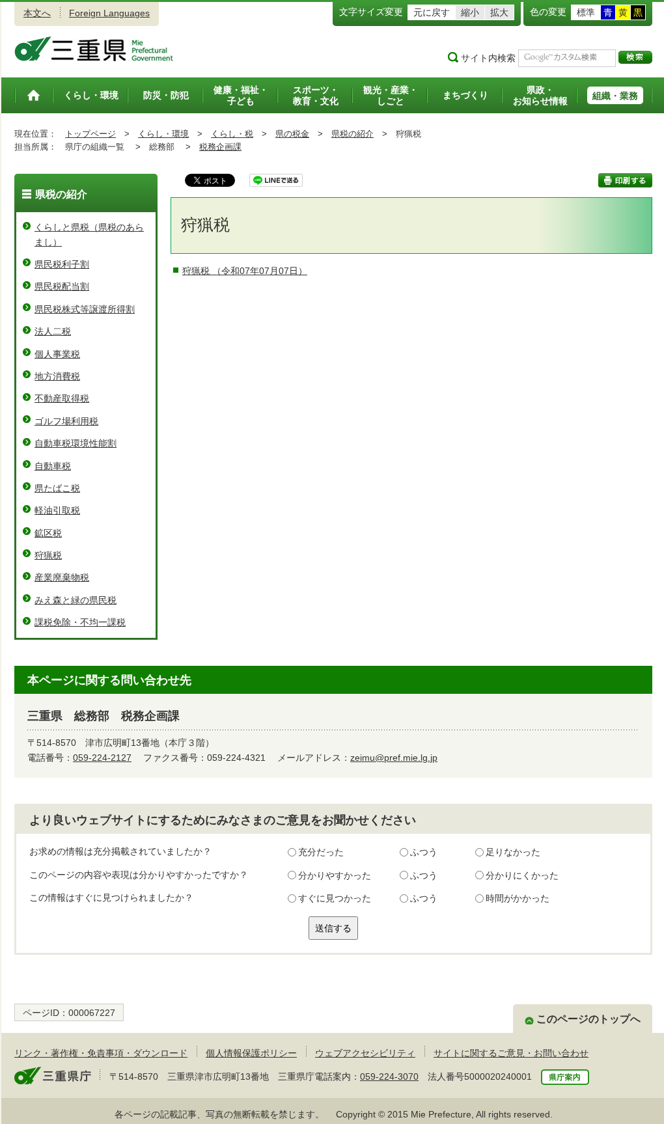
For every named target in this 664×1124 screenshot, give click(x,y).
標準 (586, 12)
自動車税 (53, 466)
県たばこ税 (57, 488)
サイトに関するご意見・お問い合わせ (511, 1053)
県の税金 (292, 134)
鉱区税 (48, 533)
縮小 (470, 12)
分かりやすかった (334, 875)
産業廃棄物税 (62, 577)
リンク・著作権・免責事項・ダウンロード (100, 1053)
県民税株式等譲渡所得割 (85, 309)
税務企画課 (220, 147)
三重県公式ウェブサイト (94, 48)
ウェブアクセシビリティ (365, 1053)
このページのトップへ (588, 1018)
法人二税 (53, 331)
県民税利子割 (62, 264)
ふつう (423, 852)
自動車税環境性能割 (76, 443)
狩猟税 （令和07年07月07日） (244, 271)
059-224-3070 (389, 1076)
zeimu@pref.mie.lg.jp (393, 757)
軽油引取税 (57, 510)
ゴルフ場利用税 (66, 421)
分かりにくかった (522, 875)
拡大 (499, 12)
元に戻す (431, 12)
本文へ (37, 13)
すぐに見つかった (334, 898)
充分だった (321, 852)
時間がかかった (517, 898)
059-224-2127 (102, 757)
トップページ (90, 134)
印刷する (625, 180)
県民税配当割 (62, 286)
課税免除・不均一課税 (80, 622)
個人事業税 (57, 354)
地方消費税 (57, 376)
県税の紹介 (352, 134)
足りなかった (513, 852)
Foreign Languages (109, 13)
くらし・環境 (163, 134)
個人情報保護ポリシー (251, 1053)
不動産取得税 (62, 398)
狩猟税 (48, 555)
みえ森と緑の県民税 (76, 600)
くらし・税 (232, 134)
